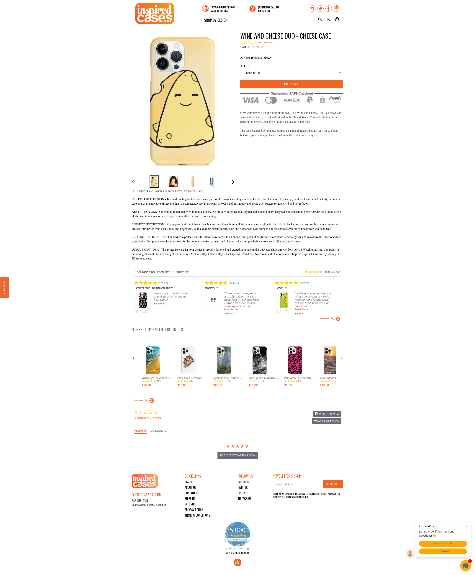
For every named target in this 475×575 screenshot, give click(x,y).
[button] (133, 358)
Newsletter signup (287, 476)
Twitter (243, 487)
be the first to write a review (237, 455)
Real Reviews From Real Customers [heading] (162, 271)
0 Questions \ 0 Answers (148, 417)
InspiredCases (242, 553)
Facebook (243, 482)
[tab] (140, 431)
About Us (190, 487)
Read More (231, 309)
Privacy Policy (194, 509)
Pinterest (244, 493)
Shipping (190, 498)
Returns (190, 504)
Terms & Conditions (197, 515)
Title (245, 65)
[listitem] (162, 298)
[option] (154, 181)
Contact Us (192, 493)
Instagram (244, 498)
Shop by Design (218, 20)
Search (189, 482)
